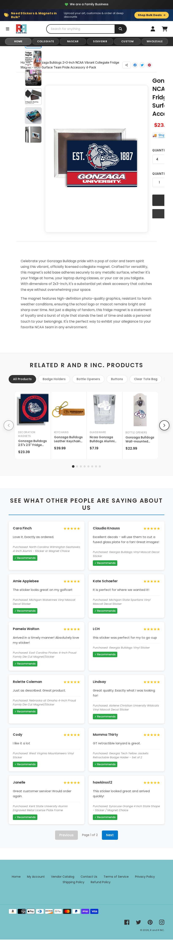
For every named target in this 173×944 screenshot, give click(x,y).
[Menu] (7, 29)
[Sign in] (153, 29)
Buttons (117, 379)
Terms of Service (116, 877)
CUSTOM (127, 41)
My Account (36, 877)
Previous (66, 835)
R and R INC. (157, 930)
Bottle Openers (88, 379)
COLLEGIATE (45, 41)
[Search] (120, 29)
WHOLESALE (155, 41)
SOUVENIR (100, 41)
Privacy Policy (145, 877)
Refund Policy (101, 882)
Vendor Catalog (62, 877)
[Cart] (164, 29)
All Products (22, 379)
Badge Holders (54, 379)
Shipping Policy (73, 882)
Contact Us (89, 877)
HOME (18, 41)
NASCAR (73, 41)
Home (16, 877)
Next (110, 835)
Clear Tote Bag (145, 379)
